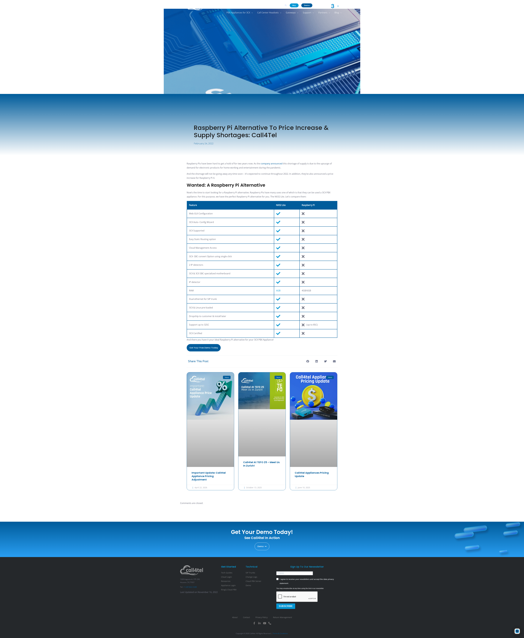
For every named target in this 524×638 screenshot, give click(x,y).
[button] (286, 5)
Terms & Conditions (280, 633)
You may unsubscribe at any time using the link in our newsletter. (300, 588)
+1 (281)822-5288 (190, 587)
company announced (271, 163)
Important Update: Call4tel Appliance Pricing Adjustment (209, 476)
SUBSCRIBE (286, 606)
